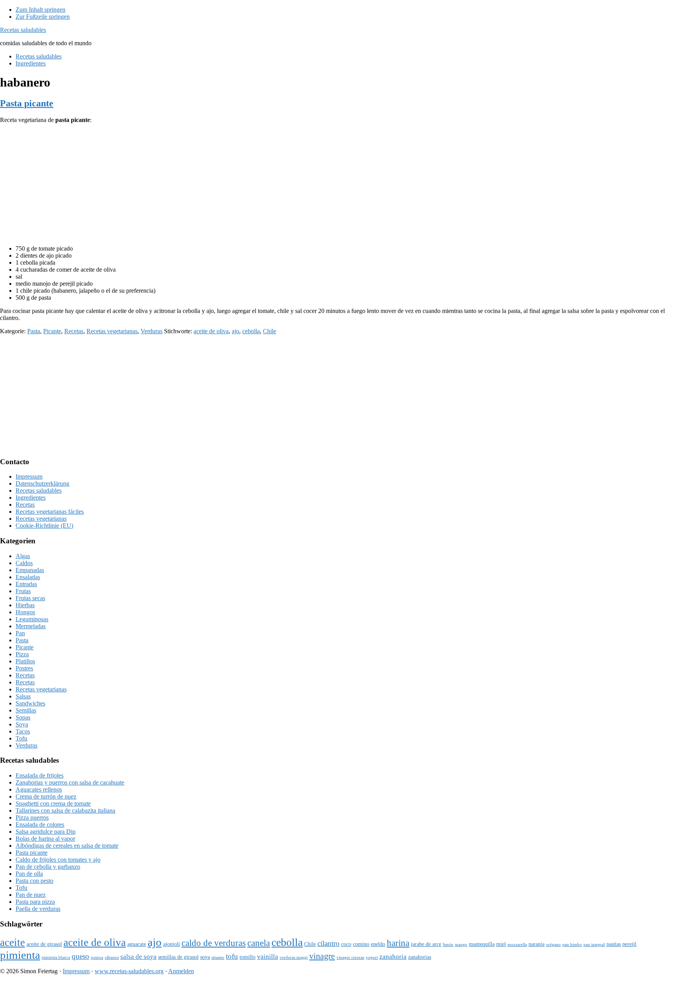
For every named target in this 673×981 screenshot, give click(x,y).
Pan (20, 633)
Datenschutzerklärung (42, 483)
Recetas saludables (23, 30)
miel (501, 944)
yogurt (372, 957)
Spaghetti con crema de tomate (53, 803)
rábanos (112, 957)
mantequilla (482, 944)
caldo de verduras (213, 943)
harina (398, 943)
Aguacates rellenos (39, 789)
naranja (536, 944)
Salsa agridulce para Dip (46, 831)
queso (80, 956)
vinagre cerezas (350, 957)
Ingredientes (31, 497)
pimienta (20, 955)
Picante (52, 331)
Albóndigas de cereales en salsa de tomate (67, 845)
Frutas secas (30, 598)
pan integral (594, 944)
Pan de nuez (31, 894)
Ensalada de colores (40, 824)
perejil (629, 944)
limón (448, 944)
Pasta (33, 331)
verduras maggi (294, 957)
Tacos (23, 731)
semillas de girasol (178, 957)
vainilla (267, 956)
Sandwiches (30, 703)
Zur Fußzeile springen (43, 16)
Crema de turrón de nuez (46, 796)
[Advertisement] (336, 184)
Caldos (24, 563)
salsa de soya (138, 956)
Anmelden (181, 971)
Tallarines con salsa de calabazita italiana (65, 810)
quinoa (97, 957)
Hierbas (25, 605)
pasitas (613, 944)
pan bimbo (572, 944)
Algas (23, 556)
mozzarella (517, 944)
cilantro (328, 943)
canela (258, 943)
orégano (553, 944)
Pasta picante (26, 103)
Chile (269, 331)
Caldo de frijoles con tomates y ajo (58, 859)
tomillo (247, 957)
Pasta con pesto (34, 880)
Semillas (26, 710)
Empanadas (30, 570)
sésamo (217, 957)
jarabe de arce (426, 944)
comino (361, 944)
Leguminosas (32, 619)
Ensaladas (28, 577)
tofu (232, 956)
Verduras (151, 331)
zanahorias (419, 957)
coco (346, 944)
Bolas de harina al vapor (45, 838)
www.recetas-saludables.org (129, 971)
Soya (22, 724)
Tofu (21, 738)
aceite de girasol (44, 944)
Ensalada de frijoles (39, 775)
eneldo (378, 944)
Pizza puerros (32, 817)
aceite (12, 942)
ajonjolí (171, 944)
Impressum (29, 476)
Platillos (25, 661)
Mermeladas (31, 626)
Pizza (22, 654)
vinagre (322, 956)
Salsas (23, 696)
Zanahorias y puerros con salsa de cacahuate (70, 782)
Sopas (23, 717)
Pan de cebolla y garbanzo (48, 866)
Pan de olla (29, 873)
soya (205, 957)
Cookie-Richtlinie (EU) (44, 525)
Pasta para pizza (35, 901)
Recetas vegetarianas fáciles (50, 511)
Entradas (26, 584)
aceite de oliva (211, 331)
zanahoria (393, 956)
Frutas (23, 591)
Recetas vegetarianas (111, 331)
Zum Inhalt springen (40, 9)
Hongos (25, 612)
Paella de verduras (38, 908)
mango (461, 944)
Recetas (73, 331)
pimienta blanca (56, 957)
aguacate (136, 944)
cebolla (251, 331)
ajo (235, 331)
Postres (24, 668)
